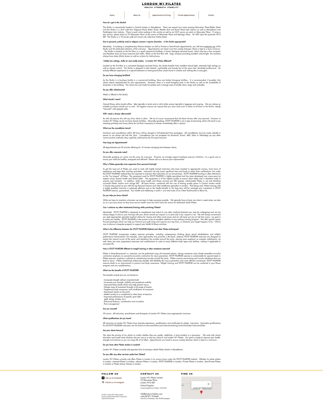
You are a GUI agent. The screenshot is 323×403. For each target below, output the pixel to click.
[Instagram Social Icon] (103, 382)
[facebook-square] (103, 377)
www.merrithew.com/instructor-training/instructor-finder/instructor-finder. (175, 325)
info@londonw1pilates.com (151, 394)
